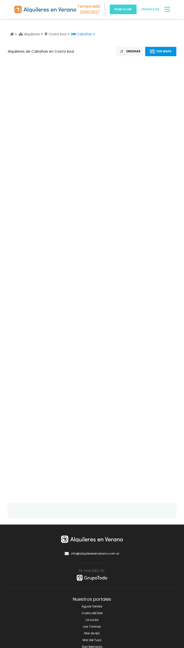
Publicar (123, 9)
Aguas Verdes (92, 606)
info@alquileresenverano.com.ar (95, 553)
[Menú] (167, 9)
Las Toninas (92, 626)
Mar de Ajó (92, 633)
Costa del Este (92, 613)
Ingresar (150, 9)
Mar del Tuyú (92, 640)
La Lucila (92, 620)
